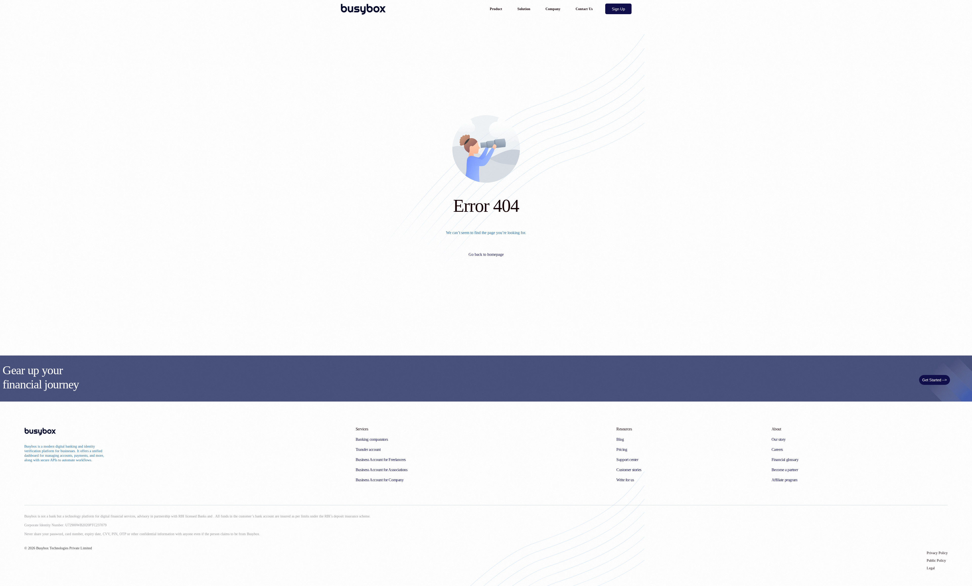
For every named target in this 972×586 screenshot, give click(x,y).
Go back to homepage (486, 254)
